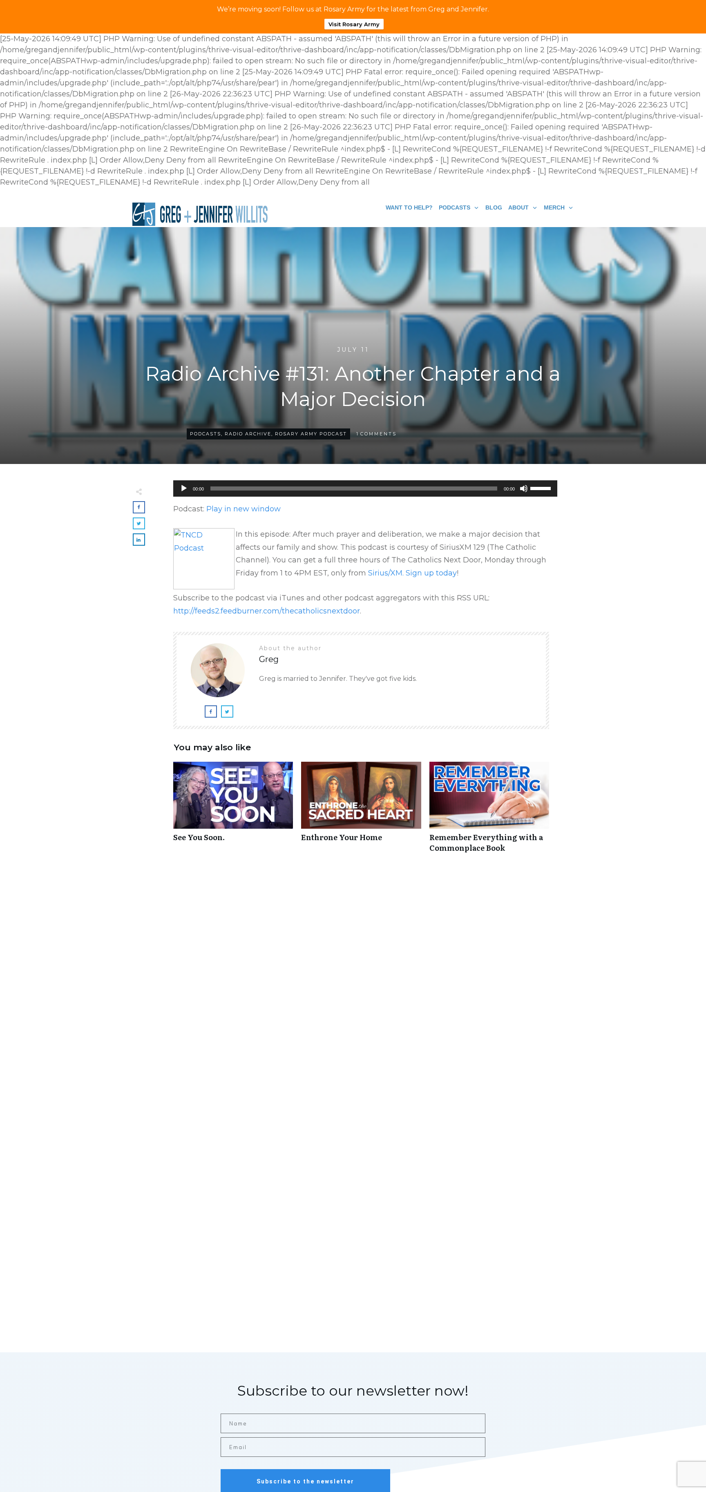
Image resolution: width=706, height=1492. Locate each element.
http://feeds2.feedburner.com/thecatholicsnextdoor (266, 611)
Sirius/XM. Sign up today (412, 573)
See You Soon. (233, 811)
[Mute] (524, 488)
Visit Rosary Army (354, 24)
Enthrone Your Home (361, 811)
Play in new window (243, 508)
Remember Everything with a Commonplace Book (489, 811)
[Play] (184, 488)
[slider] (541, 487)
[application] (361, 488)
